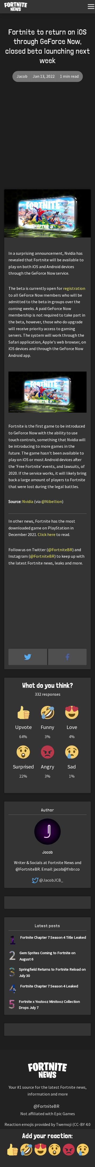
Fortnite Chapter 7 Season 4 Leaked (49, 985)
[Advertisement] (47, 139)
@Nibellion (51, 501)
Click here (46, 534)
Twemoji (64, 1124)
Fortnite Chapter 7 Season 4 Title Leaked (53, 937)
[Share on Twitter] (28, 657)
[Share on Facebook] (67, 657)
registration (74, 288)
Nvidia (27, 501)
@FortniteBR (60, 549)
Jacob (22, 76)
